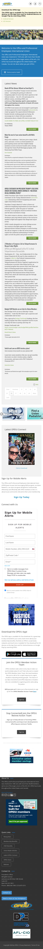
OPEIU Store (7, 860)
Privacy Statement (25, 945)
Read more (32, 129)
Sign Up (21, 699)
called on (14, 258)
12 (26, 389)
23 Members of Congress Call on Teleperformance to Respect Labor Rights (21, 244)
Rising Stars (7, 837)
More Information (7, 792)
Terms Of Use (35, 945)
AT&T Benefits (8, 846)
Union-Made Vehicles (10, 850)
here (34, 691)
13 (30, 389)
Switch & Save (9, 365)
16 (11, 393)
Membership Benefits (10, 841)
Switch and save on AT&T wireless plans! (17, 348)
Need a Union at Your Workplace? (14, 898)
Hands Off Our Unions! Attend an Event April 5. (19, 88)
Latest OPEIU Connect (10, 855)
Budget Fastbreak (21, 318)
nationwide (32, 110)
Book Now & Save (10, 332)
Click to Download (21, 468)
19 (24, 393)
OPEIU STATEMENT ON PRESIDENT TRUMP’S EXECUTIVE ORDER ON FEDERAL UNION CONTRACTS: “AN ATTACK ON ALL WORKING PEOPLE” (21, 191)
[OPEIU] (7, 4)
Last (7, 397)
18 (20, 393)
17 (15, 393)
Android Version (8, 19)
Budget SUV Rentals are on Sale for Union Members (21, 309)
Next (34, 393)
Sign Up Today (21, 497)
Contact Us (6, 893)
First (7, 389)
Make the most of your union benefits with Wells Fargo (20, 136)
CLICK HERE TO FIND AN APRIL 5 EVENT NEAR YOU (21, 121)
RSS (37, 384)
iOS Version (7, 21)
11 (21, 389)
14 (34, 389)
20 (29, 393)
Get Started (8, 153)
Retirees (6, 864)
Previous (15, 389)
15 (7, 393)
